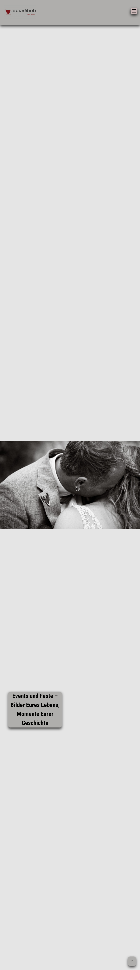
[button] (132, 961)
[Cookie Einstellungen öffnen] (7, 965)
